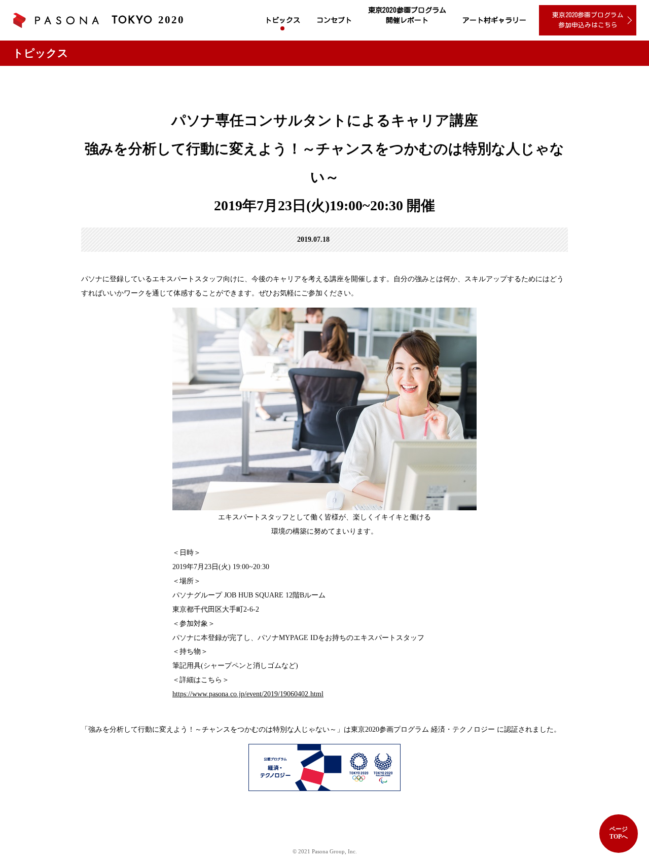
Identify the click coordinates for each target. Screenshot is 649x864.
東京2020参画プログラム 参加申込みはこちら (588, 20)
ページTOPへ (618, 832)
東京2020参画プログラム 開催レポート (407, 15)
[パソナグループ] (56, 20)
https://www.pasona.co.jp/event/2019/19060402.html (247, 694)
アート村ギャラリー (494, 20)
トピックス (282, 20)
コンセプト (334, 20)
